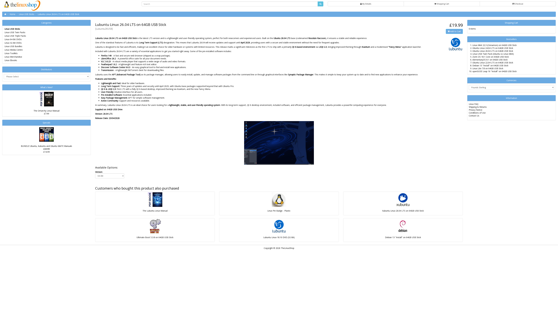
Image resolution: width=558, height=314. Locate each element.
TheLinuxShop (287, 248)
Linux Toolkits (11, 53)
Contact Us (474, 115)
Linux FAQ (473, 104)
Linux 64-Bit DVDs (13, 39)
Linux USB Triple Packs (15, 35)
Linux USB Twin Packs (15, 32)
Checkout (518, 3)
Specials (46, 122)
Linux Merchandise (13, 56)
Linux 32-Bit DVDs (13, 42)
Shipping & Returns (478, 107)
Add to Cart (455, 31)
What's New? (46, 87)
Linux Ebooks (11, 60)
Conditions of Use (477, 112)
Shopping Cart (442, 3)
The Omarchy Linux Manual (46, 110)
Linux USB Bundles (13, 46)
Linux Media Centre (14, 49)
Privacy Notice (475, 109)
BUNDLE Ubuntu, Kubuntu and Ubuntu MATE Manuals (46, 146)
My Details (366, 3)
